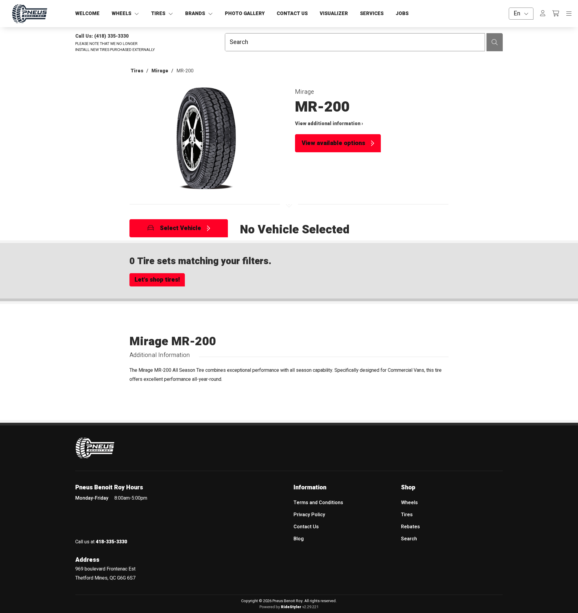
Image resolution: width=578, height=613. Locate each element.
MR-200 (185, 70)
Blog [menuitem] (299, 538)
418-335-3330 (111, 541)
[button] (206, 141)
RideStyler (291, 607)
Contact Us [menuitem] (306, 526)
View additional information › (329, 123)
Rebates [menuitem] (410, 526)
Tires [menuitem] (407, 514)
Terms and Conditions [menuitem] (318, 502)
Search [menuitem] (409, 538)
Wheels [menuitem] (409, 502)
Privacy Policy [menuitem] (309, 514)
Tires (137, 70)
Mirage (159, 70)
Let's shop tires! (157, 279)
